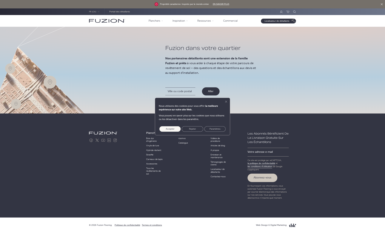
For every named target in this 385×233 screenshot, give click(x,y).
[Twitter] (97, 140)
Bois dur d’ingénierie (151, 139)
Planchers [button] (154, 21)
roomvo (182, 138)
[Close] (381, 4)
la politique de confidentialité (261, 163)
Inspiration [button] (178, 21)
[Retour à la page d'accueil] (107, 21)
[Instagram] (115, 140)
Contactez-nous (218, 177)
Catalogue (183, 143)
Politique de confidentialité (127, 225)
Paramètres (214, 129)
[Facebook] (91, 140)
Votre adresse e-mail (260, 152)
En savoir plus (221, 4)
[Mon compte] (281, 11)
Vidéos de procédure (215, 139)
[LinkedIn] (109, 140)
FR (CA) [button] (92, 12)
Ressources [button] (204, 21)
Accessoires (151, 164)
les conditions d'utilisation (260, 167)
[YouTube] (103, 140)
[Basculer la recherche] (294, 11)
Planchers (152, 133)
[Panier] (287, 11)
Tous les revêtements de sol (153, 171)
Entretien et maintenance (216, 156)
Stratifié (149, 155)
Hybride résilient (153, 150)
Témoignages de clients (218, 163)
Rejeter (192, 129)
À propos (215, 150)
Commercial (230, 21)
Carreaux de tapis (154, 159)
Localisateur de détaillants (218, 170)
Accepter (170, 129)
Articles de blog (218, 146)
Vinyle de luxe (152, 146)
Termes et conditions (152, 225)
